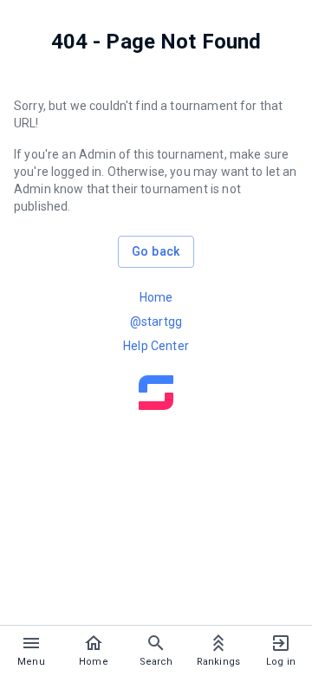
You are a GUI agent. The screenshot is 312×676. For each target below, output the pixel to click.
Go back (156, 251)
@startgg (156, 321)
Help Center (156, 346)
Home (156, 297)
